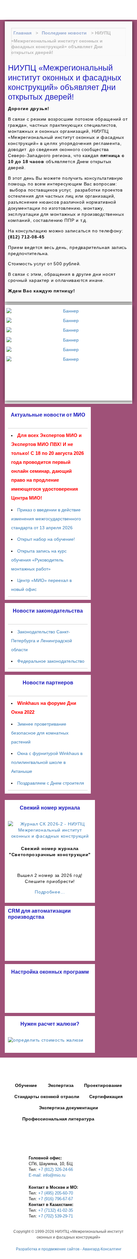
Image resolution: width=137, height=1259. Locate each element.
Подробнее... (50, 891)
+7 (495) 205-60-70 (55, 1193)
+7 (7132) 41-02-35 (55, 1210)
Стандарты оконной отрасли (46, 1096)
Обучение (26, 1085)
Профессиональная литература (58, 1118)
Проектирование (103, 1085)
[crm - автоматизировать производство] (50, 939)
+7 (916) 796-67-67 (55, 1198)
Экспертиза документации (68, 1107)
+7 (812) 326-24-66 (55, 1169)
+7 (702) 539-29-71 (55, 1216)
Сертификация (106, 1096)
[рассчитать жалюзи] (50, 1040)
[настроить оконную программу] (50, 994)
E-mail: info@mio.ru (47, 1175)
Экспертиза (61, 1085)
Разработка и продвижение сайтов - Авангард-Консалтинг (68, 1249)
